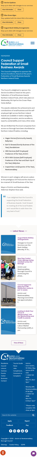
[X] (18, 431)
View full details (7, 10)
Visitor (3, 376)
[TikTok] (26, 431)
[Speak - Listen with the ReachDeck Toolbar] (3, 452)
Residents (4, 363)
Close (19, 10)
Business (4, 378)
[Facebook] (10, 431)
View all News (18, 343)
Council (3, 366)
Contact (4, 381)
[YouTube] (22, 431)
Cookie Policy (14, 445)
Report (27, 421)
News (15, 366)
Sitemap (4, 445)
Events (3, 373)
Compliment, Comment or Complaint (17, 373)
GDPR (23, 445)
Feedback (9, 425)
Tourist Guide (18, 363)
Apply (10, 421)
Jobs (15, 368)
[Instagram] (14, 431)
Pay (27, 425)
